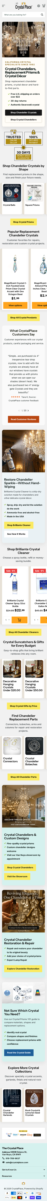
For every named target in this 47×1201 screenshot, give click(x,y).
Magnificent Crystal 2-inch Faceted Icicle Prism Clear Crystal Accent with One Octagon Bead (15, 289)
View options (15, 305)
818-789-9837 (13, 1158)
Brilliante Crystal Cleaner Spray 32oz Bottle (15, 603)
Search (42, 15)
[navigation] (19, 411)
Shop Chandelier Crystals (24, 112)
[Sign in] (38, 6)
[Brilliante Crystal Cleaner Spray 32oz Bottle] (15, 582)
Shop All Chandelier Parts (24, 777)
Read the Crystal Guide (19, 1052)
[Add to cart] (19, 620)
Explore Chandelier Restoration (23, 968)
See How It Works (16, 534)
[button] (9, 617)
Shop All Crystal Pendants (23, 317)
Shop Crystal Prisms (23, 222)
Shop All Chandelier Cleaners (24, 632)
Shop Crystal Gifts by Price (23, 706)
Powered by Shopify (33, 1188)
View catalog (3, 6)
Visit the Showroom (17, 876)
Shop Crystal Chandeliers (24, 119)
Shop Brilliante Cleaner (19, 525)
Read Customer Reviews (23, 419)
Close (23, 1169)
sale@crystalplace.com (17, 1162)
